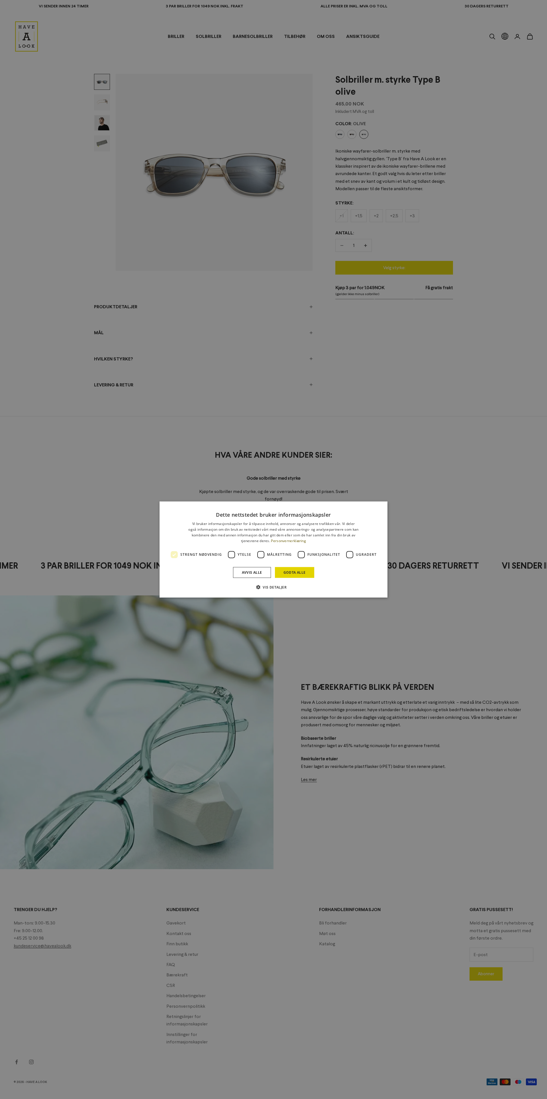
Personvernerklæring (288, 540)
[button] (273, 586)
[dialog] (273, 550)
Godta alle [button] (294, 572)
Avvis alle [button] (252, 572)
